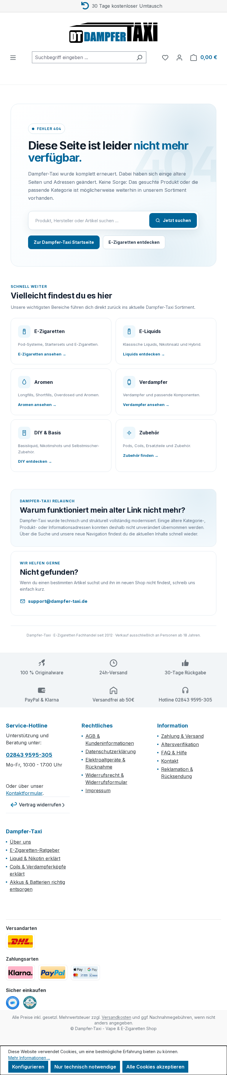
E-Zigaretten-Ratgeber (35, 850)
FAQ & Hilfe (174, 753)
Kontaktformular (24, 793)
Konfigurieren (28, 1067)
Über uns (20, 842)
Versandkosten (116, 1017)
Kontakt (169, 761)
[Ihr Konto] (179, 57)
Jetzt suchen (177, 220)
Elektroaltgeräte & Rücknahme (105, 763)
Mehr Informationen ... (29, 1057)
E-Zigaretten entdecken (134, 242)
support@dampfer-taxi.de (57, 601)
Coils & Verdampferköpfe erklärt (38, 870)
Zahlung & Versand (182, 736)
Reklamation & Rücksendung (177, 772)
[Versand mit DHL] (20, 941)
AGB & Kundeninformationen (109, 739)
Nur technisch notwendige (85, 1067)
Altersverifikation (180, 744)
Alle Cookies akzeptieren (155, 1067)
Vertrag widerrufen (40, 805)
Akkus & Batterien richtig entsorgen (37, 885)
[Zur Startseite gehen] (113, 32)
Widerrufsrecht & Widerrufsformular (106, 778)
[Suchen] (139, 57)
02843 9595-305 (29, 755)
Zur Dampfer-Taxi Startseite (64, 242)
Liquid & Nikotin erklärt (35, 858)
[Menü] (13, 57)
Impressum (98, 790)
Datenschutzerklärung (110, 751)
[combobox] (82, 57)
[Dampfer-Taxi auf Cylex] (30, 1003)
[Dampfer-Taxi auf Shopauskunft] (13, 1003)
